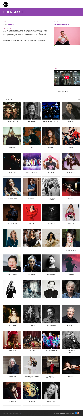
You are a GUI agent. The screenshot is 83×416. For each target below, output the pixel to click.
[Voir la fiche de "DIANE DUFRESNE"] (12, 373)
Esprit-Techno (72, 413)
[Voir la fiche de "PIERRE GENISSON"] (32, 195)
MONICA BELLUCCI (51, 299)
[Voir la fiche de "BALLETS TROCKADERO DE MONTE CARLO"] (32, 373)
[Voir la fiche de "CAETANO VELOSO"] (71, 322)
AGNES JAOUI (71, 376)
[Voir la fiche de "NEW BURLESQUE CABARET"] (51, 347)
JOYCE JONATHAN (12, 325)
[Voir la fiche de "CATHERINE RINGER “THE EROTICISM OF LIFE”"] (71, 246)
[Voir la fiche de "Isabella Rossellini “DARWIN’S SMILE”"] (12, 271)
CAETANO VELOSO (71, 325)
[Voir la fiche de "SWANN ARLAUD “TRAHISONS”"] (51, 195)
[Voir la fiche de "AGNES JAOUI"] (71, 373)
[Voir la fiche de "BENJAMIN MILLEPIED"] (51, 271)
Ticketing (59, 3)
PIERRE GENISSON (32, 198)
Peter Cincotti (10, 23)
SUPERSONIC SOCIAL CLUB (12, 121)
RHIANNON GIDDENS (12, 198)
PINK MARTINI (32, 350)
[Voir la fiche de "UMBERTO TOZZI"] (12, 169)
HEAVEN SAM (51, 172)
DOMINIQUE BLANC (32, 274)
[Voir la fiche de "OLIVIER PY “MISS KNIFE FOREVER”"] (51, 373)
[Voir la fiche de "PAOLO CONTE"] (32, 398)
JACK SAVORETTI (31, 121)
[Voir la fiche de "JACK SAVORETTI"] (32, 118)
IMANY (31, 299)
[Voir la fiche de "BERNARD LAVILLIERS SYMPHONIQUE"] (51, 118)
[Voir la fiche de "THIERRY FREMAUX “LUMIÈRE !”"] (71, 347)
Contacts (73, 3)
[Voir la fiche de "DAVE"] (71, 297)
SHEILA (12, 249)
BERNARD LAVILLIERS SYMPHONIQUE (51, 121)
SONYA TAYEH (71, 121)
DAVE (71, 299)
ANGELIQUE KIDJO (12, 350)
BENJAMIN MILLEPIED (51, 274)
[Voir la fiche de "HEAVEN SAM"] (51, 169)
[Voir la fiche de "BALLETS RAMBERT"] (71, 169)
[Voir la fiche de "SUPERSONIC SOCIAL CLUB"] (12, 118)
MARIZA (12, 299)
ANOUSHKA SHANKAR (51, 249)
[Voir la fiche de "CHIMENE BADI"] (32, 246)
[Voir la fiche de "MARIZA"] (12, 297)
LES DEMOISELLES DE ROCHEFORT (31, 172)
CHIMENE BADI (32, 249)
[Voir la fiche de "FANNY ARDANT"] (12, 398)
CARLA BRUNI (32, 325)
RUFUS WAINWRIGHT (51, 325)
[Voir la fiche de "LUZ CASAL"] (32, 220)
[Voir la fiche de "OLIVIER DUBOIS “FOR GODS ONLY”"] (51, 220)
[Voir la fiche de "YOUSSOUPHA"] (71, 271)
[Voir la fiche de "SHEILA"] (12, 246)
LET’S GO (71, 147)
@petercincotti (11, 24)
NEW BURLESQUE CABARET (51, 350)
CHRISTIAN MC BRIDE (12, 223)
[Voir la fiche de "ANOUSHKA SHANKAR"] (51, 246)
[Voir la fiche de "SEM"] (32, 144)
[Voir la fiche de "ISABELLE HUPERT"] (51, 398)
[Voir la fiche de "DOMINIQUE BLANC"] (32, 271)
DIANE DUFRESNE (12, 376)
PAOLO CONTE (32, 401)
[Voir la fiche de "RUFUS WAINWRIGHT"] (51, 322)
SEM (32, 147)
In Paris (51, 3)
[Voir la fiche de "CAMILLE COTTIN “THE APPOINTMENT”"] (71, 220)
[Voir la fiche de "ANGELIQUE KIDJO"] (12, 347)
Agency (66, 3)
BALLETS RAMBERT (71, 172)
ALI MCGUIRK (51, 147)
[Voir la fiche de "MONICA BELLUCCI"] (51, 297)
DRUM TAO (70, 198)
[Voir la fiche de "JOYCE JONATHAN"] (12, 322)
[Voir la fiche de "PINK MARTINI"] (32, 347)
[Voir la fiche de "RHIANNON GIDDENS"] (12, 195)
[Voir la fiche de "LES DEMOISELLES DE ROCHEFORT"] (32, 169)
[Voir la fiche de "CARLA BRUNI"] (32, 322)
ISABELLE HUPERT (51, 401)
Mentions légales (62, 413)
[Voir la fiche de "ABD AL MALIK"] (12, 144)
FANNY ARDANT (12, 401)
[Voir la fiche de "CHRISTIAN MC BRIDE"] (12, 220)
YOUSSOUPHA (71, 274)
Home (45, 3)
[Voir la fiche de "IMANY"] (32, 297)
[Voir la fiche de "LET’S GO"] (71, 144)
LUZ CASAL (31, 223)
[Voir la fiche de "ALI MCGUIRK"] (51, 144)
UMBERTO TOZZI (12, 172)
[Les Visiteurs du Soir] (12, 4)
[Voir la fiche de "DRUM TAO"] (71, 195)
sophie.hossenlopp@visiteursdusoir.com (61, 24)
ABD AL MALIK (12, 147)
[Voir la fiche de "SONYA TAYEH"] (71, 118)
